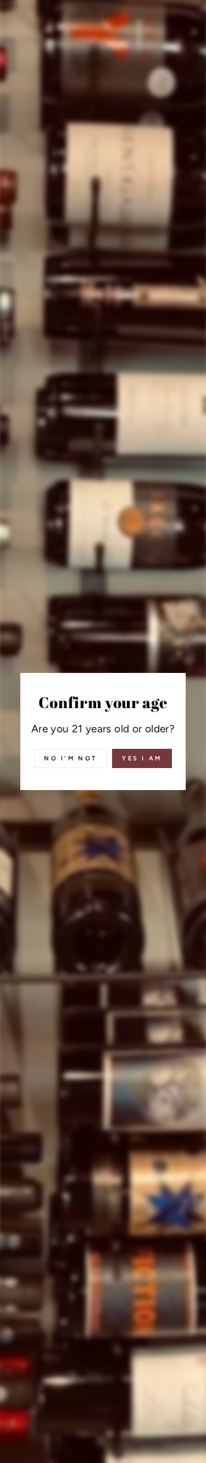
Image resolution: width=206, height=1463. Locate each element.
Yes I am (142, 758)
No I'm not (70, 758)
